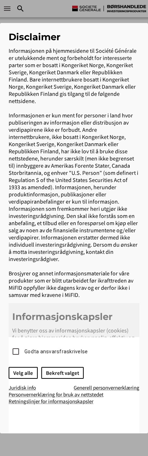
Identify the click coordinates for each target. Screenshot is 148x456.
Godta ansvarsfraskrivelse (56, 351)
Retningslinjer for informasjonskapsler (51, 401)
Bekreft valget (62, 372)
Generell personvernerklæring (106, 387)
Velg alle (23, 372)
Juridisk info (22, 387)
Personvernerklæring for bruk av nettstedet (56, 394)
